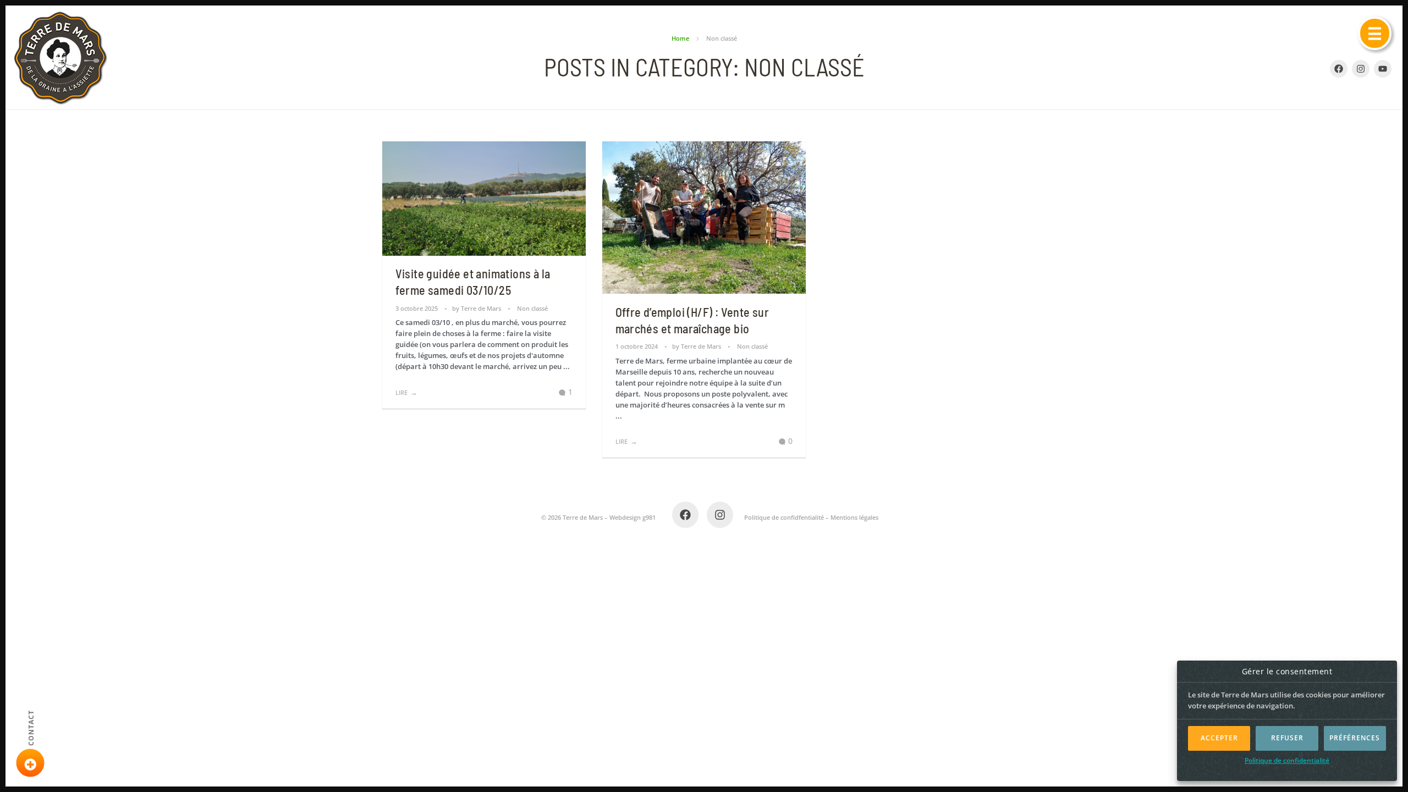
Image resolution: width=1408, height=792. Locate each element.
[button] (1375, 33)
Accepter (1219, 738)
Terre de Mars (482, 308)
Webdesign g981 (632, 517)
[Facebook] (685, 515)
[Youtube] (1383, 69)
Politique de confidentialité (1287, 760)
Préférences (1354, 738)
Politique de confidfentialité (784, 517)
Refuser (1287, 738)
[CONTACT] (30, 763)
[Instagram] (1361, 69)
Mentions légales (854, 517)
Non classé (532, 308)
